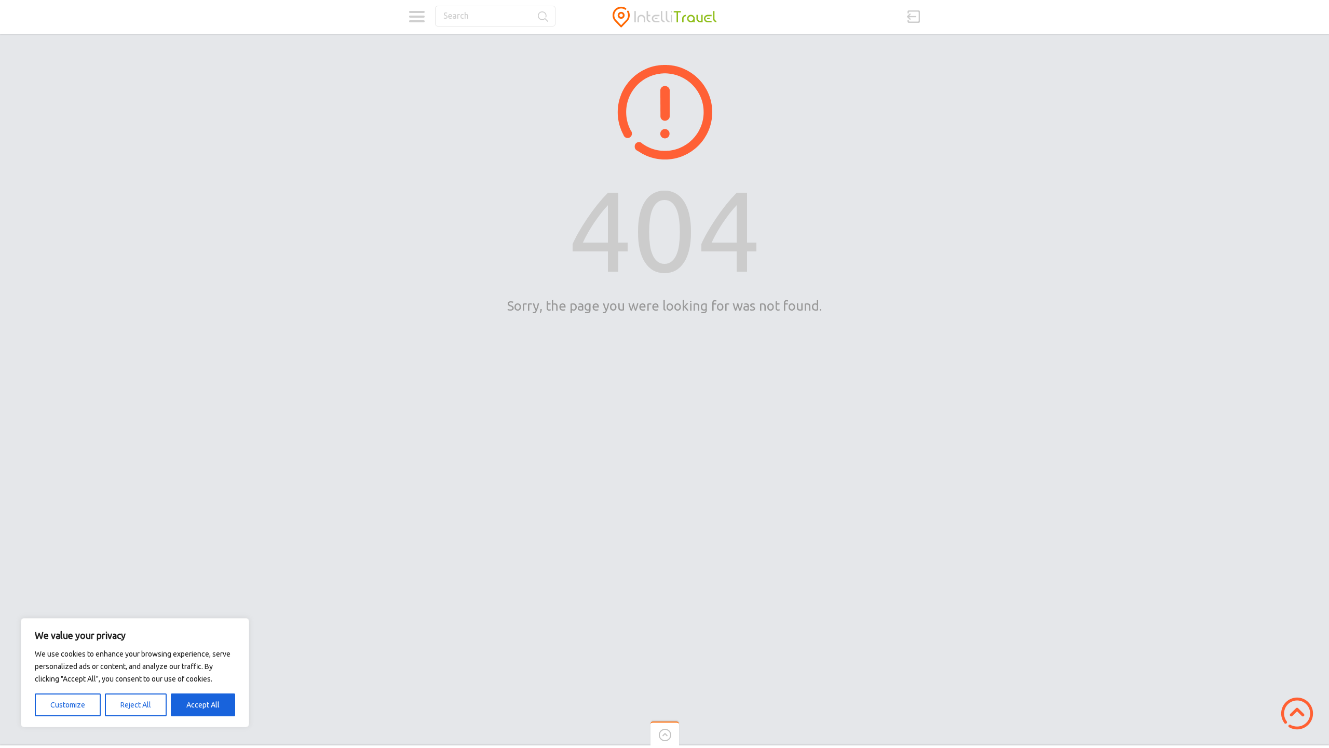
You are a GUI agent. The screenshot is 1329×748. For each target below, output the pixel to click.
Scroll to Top (1297, 713)
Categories (417, 16)
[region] (135, 672)
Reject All (135, 705)
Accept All (203, 705)
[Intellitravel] (664, 17)
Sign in (913, 16)
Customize (67, 705)
